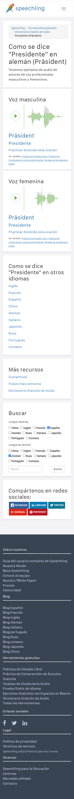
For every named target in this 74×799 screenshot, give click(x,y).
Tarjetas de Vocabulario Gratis (26, 684)
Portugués (17, 340)
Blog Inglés (11, 617)
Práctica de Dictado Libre (22, 669)
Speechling (18, 28)
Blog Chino (11, 651)
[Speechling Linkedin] (27, 724)
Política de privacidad (20, 741)
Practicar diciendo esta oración (33, 150)
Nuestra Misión (14, 566)
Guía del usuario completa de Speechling (35, 561)
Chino (13, 306)
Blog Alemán (12, 622)
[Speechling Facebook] (7, 724)
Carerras (9, 774)
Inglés (13, 286)
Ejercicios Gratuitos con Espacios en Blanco (37, 693)
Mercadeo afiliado (17, 778)
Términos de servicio (19, 746)
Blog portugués (15, 632)
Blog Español (13, 608)
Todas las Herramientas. (22, 703)
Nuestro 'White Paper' (20, 580)
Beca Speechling (16, 571)
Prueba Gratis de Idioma (22, 688)
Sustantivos (18, 377)
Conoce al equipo (16, 575)
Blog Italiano (12, 627)
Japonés (15, 326)
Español (15, 299)
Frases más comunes (25, 384)
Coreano (15, 347)
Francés (15, 293)
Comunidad (12, 590)
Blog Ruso (10, 637)
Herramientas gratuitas (42, 28)
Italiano (14, 320)
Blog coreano (13, 642)
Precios (8, 585)
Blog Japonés (13, 647)
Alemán (14, 313)
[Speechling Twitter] (17, 724)
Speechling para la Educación (26, 769)
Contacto (10, 783)
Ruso (12, 333)
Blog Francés (13, 612)
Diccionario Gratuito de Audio (32, 31)
